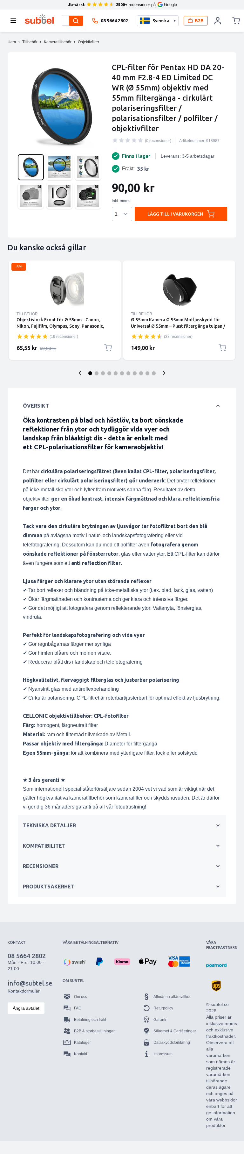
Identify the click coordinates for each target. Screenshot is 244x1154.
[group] (128, 140)
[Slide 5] (115, 373)
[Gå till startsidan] (39, 19)
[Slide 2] (96, 373)
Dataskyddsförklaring (171, 1042)
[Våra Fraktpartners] (216, 965)
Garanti (159, 1019)
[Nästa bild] (164, 373)
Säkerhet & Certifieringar (174, 1031)
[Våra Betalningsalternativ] (74, 962)
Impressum (163, 1054)
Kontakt (80, 1054)
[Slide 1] (90, 373)
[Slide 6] (122, 373)
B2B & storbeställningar (94, 1031)
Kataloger (82, 1042)
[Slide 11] (154, 373)
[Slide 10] (147, 373)
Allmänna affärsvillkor (172, 996)
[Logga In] (218, 21)
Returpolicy (163, 1008)
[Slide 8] (135, 373)
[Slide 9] (141, 373)
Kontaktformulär (24, 991)
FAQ (77, 1008)
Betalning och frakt (90, 1019)
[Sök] (76, 21)
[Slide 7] (128, 373)
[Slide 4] (109, 373)
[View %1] (31, 167)
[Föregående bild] (80, 373)
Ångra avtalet (26, 1008)
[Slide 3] (103, 373)
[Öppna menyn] (15, 20)
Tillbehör (27, 314)
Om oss (80, 996)
